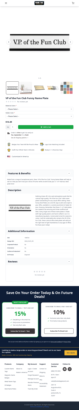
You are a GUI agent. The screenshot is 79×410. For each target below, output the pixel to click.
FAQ (41, 380)
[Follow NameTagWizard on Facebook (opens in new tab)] (65, 369)
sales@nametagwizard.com (60, 381)
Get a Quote (71, 353)
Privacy (46, 407)
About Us (19, 369)
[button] (9, 42)
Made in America (21, 372)
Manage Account (33, 379)
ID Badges (8, 385)
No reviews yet (22, 102)
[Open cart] (73, 3)
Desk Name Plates (10, 389)
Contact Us (43, 369)
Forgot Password (33, 375)
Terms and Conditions (56, 342)
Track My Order (33, 389)
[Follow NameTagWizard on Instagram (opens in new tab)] (70, 369)
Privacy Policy (67, 342)
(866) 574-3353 (56, 371)
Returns (42, 376)
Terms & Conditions (36, 407)
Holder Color (10, 113)
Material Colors (11, 106)
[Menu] (6, 3)
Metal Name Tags (10, 381)
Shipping (42, 372)
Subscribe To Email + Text (20, 331)
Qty (8, 127)
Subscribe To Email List (59, 331)
